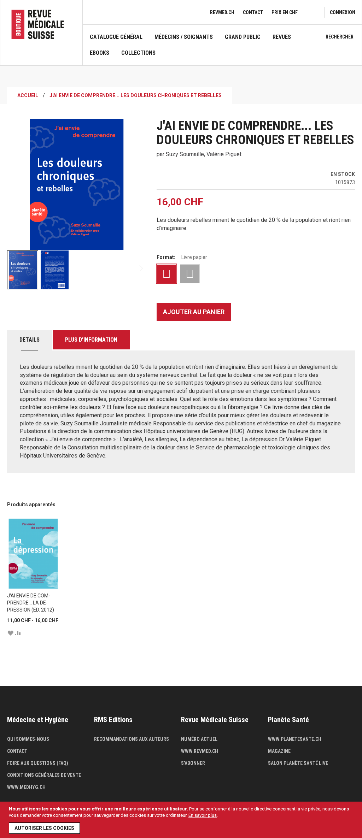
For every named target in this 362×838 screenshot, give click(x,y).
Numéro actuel (199, 739)
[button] (54, 270)
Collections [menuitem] (138, 53)
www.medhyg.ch (26, 787)
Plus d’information (91, 339)
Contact (253, 12)
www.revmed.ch (199, 751)
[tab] (29, 340)
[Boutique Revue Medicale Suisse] (41, 24)
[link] (342, 12)
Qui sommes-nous (28, 739)
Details (29, 339)
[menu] (197, 49)
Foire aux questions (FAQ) (37, 763)
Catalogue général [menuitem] (116, 37)
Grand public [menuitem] (243, 37)
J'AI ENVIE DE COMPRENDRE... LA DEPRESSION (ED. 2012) (30, 603)
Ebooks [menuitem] (99, 53)
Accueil (27, 95)
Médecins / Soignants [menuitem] (183, 37)
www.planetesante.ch (294, 739)
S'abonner (193, 763)
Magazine (279, 751)
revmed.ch (222, 12)
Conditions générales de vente (44, 775)
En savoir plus (202, 815)
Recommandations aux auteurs (131, 739)
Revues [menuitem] (282, 37)
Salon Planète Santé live (298, 763)
